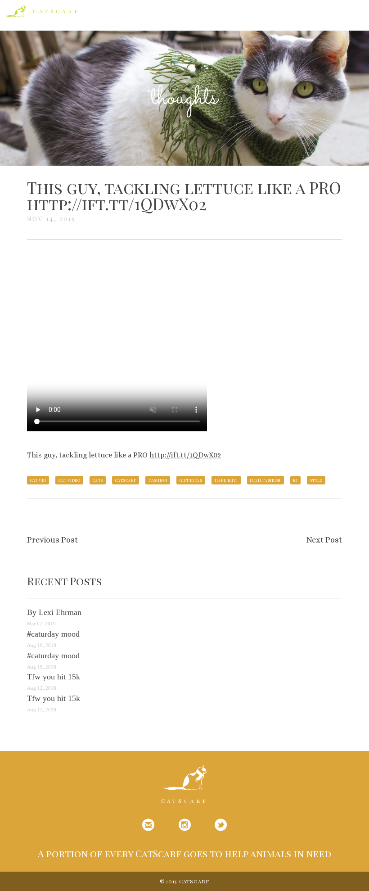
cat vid (38, 480)
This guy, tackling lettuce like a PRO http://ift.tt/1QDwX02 (184, 195)
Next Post (324, 539)
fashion (157, 480)
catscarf (125, 480)
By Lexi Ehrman (54, 612)
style (316, 480)
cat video (69, 480)
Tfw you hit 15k (53, 677)
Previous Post (52, 539)
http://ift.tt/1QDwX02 (185, 455)
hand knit (226, 480)
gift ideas (191, 480)
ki (295, 480)
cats (98, 480)
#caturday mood (53, 634)
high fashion (265, 480)
